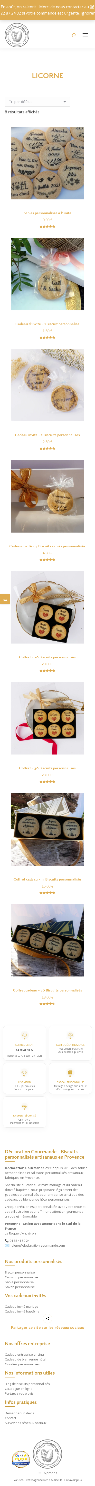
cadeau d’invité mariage (44, 1185)
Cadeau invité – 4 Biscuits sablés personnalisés (47, 546)
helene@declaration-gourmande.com (37, 1245)
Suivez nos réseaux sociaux (26, 1423)
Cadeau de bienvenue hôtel (25, 1359)
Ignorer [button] (88, 13)
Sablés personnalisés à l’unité (47, 213)
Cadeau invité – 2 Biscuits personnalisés (47, 434)
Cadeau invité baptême (22, 1311)
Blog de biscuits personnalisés (27, 1384)
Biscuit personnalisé (20, 1272)
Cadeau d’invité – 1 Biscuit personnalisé (47, 324)
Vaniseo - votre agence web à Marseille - (39, 1480)
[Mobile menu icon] (85, 35)
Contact (10, 1418)
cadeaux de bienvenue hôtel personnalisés (37, 1199)
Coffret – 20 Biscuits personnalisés (47, 657)
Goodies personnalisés (22, 1364)
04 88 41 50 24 (19, 1240)
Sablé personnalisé (19, 1282)
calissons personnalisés (49, 1173)
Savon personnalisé (20, 1287)
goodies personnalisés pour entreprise (34, 1194)
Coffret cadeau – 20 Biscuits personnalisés (47, 990)
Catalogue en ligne (18, 1388)
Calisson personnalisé (21, 1277)
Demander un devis (19, 1413)
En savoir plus (73, 1480)
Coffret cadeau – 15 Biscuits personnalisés (47, 879)
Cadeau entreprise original (25, 1354)
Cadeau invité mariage (21, 1306)
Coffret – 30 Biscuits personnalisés (47, 768)
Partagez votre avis (19, 1393)
